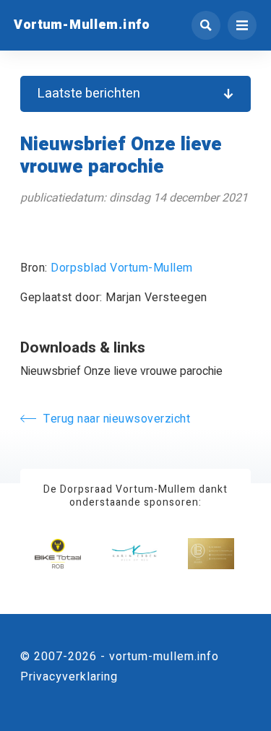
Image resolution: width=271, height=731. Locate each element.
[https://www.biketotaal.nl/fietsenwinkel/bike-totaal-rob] (58, 554)
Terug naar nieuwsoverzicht (116, 419)
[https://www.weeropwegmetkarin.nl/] (134, 554)
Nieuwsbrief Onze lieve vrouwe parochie (121, 371)
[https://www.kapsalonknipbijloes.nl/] (211, 554)
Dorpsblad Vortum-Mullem (122, 268)
